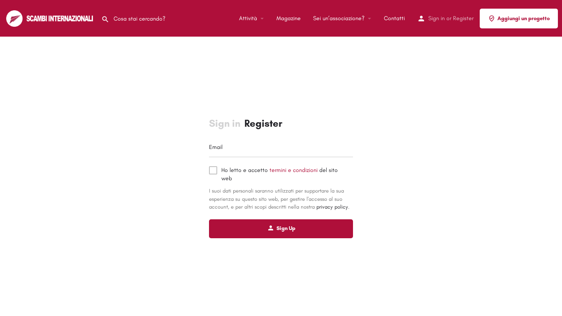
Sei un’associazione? (339, 18)
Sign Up (285, 228)
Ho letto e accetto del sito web (279, 174)
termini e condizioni (293, 170)
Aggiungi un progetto (523, 18)
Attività (248, 18)
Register (463, 18)
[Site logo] (50, 17)
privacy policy (332, 207)
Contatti (394, 18)
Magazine (288, 18)
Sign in (436, 18)
